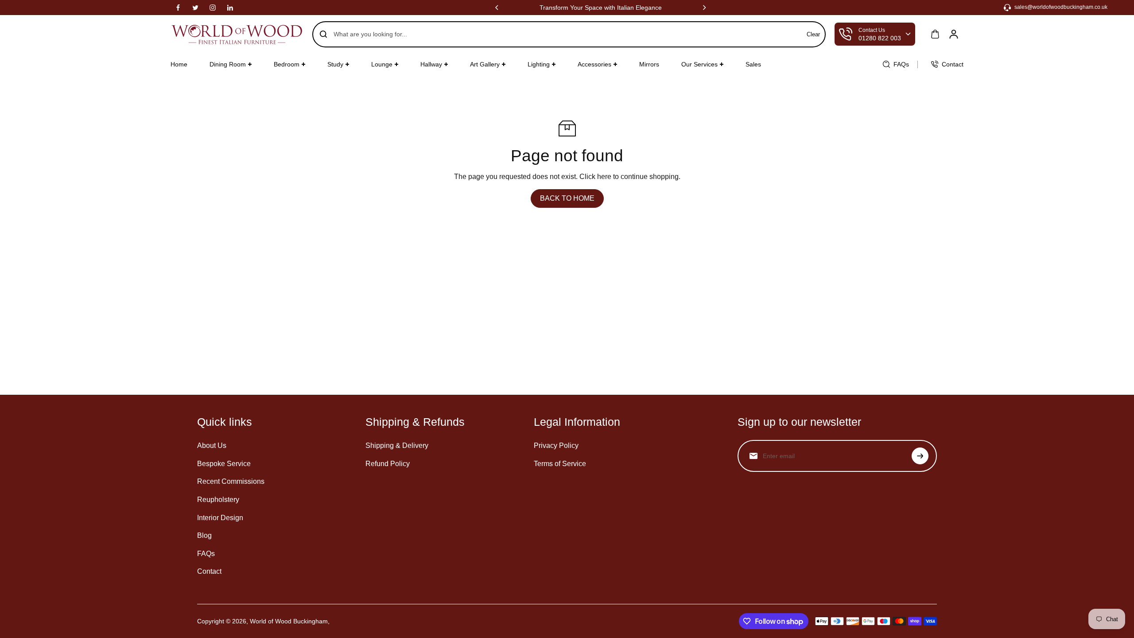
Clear (813, 34)
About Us (211, 445)
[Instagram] (212, 7)
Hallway (431, 64)
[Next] (704, 7)
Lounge (381, 64)
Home (179, 64)
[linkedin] (229, 7)
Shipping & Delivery (396, 445)
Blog (204, 535)
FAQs (206, 553)
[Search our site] (323, 34)
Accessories (594, 64)
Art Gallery (485, 64)
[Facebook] (178, 7)
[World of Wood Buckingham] (237, 34)
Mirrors (649, 64)
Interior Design (220, 517)
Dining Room (228, 64)
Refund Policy (387, 463)
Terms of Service (560, 463)
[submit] (920, 455)
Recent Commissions (230, 481)
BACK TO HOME (567, 198)
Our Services (699, 64)
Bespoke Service (224, 463)
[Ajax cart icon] (935, 34)
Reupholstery (218, 499)
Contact (209, 571)
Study (335, 64)
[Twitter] (195, 7)
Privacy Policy (556, 445)
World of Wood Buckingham (289, 621)
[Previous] (497, 7)
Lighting (539, 64)
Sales (753, 64)
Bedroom (286, 64)
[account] (953, 34)
